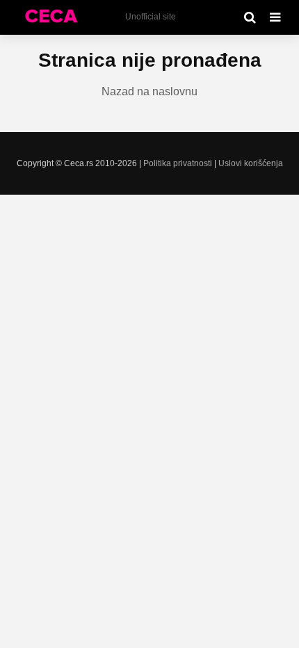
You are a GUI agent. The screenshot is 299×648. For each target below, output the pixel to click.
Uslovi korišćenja (250, 163)
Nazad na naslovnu (149, 91)
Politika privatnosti (177, 163)
